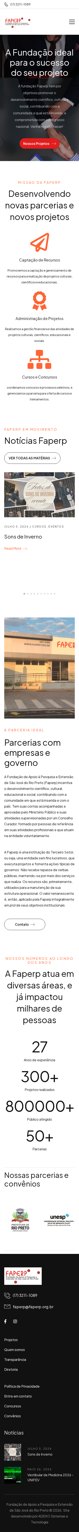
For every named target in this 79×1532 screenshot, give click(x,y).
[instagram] (15, 1321)
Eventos (56, 526)
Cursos (39, 526)
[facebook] (5, 1321)
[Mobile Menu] (72, 22)
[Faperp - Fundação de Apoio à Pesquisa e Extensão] (18, 22)
